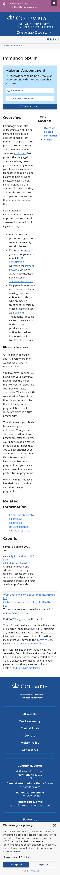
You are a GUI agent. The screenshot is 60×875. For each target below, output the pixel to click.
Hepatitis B (15, 522)
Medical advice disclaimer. (26, 668)
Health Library (14, 45)
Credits (48, 139)
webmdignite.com (18, 613)
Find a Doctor (31, 106)
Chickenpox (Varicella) (21, 515)
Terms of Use (44, 640)
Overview (49, 127)
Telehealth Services (22, 98)
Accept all (16, 864)
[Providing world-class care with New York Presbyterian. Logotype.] (30, 697)
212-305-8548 (31, 796)
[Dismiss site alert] (54, 3)
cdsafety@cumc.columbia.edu (31, 805)
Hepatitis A (15, 518)
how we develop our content (26, 643)
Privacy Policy (28, 870)
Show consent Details (16, 857)
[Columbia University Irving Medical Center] (30, 686)
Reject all (44, 864)
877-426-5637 (19, 90)
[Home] (30, 24)
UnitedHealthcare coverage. (22, 7)
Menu (54, 39)
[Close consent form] (54, 825)
